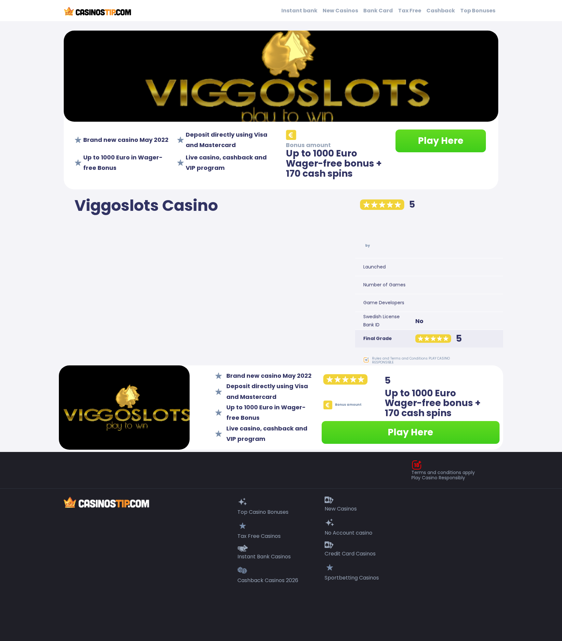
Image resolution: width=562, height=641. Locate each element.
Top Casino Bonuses (262, 512)
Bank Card (378, 10)
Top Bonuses (477, 10)
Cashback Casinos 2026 (267, 580)
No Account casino (348, 533)
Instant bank (299, 10)
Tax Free (409, 10)
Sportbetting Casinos (352, 577)
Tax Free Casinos (259, 536)
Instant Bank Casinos (264, 556)
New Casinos (340, 10)
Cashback (440, 10)
